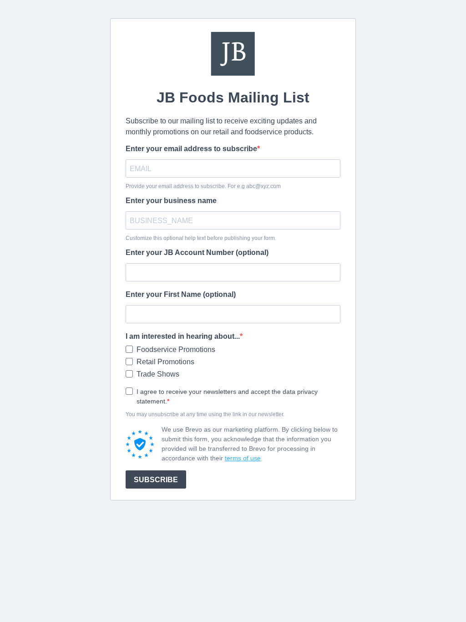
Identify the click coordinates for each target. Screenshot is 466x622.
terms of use (243, 458)
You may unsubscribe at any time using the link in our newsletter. (205, 414)
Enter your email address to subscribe (191, 149)
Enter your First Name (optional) (181, 294)
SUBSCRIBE (156, 480)
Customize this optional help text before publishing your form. (201, 238)
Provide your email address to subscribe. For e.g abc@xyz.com (203, 186)
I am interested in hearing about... (183, 336)
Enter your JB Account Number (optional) (197, 252)
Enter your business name (171, 200)
